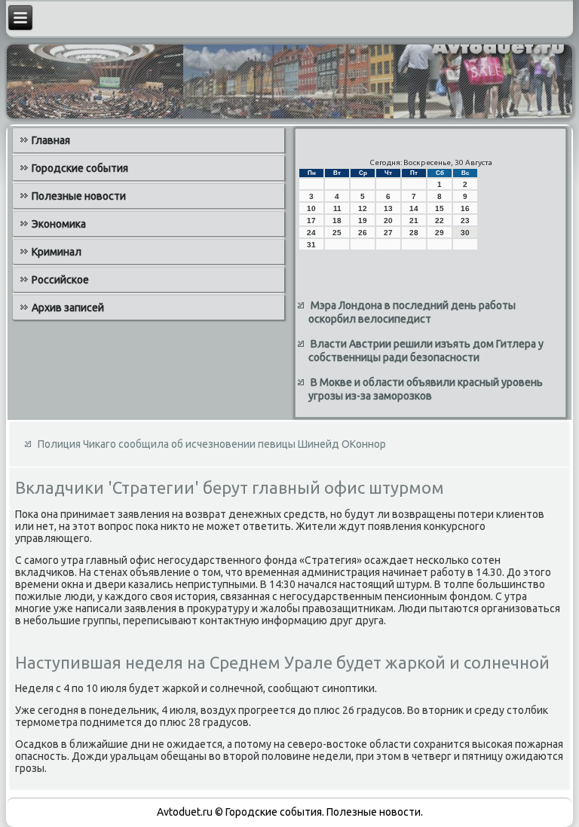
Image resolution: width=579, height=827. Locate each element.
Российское (60, 280)
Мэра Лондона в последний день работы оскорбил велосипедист (412, 312)
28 (413, 232)
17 (311, 220)
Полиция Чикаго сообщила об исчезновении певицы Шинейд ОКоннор (212, 444)
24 (311, 232)
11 (337, 208)
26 (362, 232)
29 (439, 232)
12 (362, 208)
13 (388, 208)
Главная (51, 140)
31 (311, 244)
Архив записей (68, 308)
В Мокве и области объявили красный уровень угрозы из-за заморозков (425, 389)
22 (439, 220)
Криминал (56, 252)
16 (465, 208)
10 (311, 208)
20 (388, 220)
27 (388, 232)
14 (413, 208)
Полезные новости (79, 196)
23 (465, 220)
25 (337, 232)
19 (362, 220)
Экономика (59, 224)
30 (465, 232)
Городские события (80, 168)
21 (413, 220)
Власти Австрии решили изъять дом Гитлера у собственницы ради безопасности (426, 350)
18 (337, 220)
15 (439, 208)
